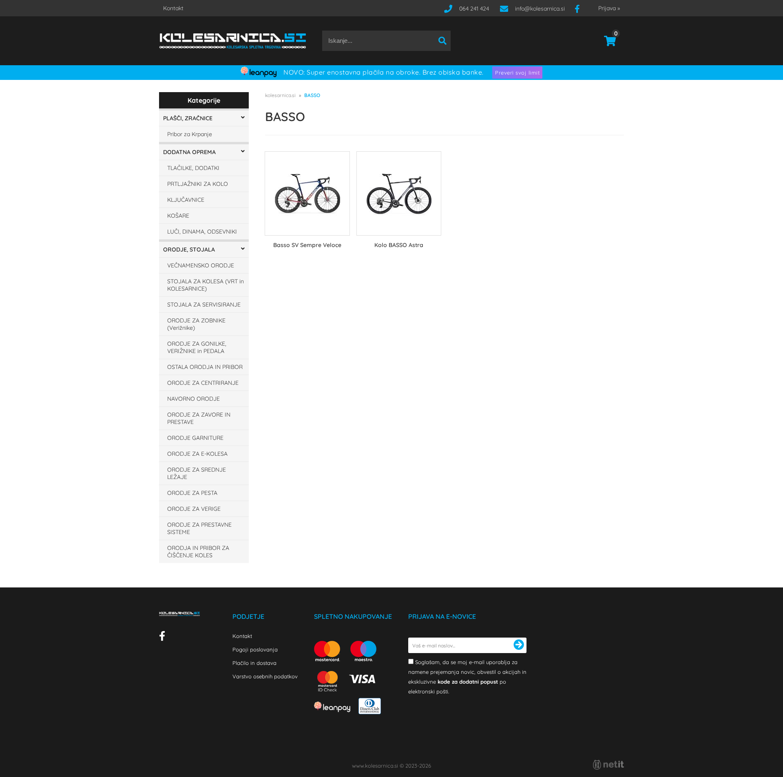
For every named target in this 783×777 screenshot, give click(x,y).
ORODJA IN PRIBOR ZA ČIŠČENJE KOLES (198, 551)
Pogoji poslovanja (255, 649)
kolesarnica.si (280, 95)
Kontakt (173, 8)
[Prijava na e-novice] (518, 645)
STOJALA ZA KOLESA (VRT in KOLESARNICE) (205, 285)
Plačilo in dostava (254, 663)
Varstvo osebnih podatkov (265, 676)
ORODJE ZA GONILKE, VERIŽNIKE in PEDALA (196, 347)
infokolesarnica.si (540, 8)
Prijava (609, 8)
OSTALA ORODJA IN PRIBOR (205, 367)
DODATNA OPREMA (189, 152)
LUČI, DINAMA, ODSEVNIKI (202, 231)
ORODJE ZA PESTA (192, 493)
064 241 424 (474, 8)
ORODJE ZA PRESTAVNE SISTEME (199, 528)
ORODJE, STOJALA (189, 249)
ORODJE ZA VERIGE (194, 508)
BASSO (312, 95)
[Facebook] (580, 8)
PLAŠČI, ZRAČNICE (187, 118)
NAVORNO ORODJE (193, 398)
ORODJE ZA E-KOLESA (197, 453)
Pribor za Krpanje (189, 134)
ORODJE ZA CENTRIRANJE (203, 382)
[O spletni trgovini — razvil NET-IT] (608, 765)
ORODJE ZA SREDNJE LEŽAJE (196, 473)
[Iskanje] (442, 41)
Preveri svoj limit (517, 72)
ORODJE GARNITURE (195, 437)
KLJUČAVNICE (185, 199)
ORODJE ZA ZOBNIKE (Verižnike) (196, 324)
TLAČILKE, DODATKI (193, 168)
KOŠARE (178, 215)
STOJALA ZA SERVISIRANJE (204, 304)
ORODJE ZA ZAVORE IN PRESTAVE (198, 418)
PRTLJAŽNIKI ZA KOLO (197, 184)
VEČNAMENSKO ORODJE (200, 265)
